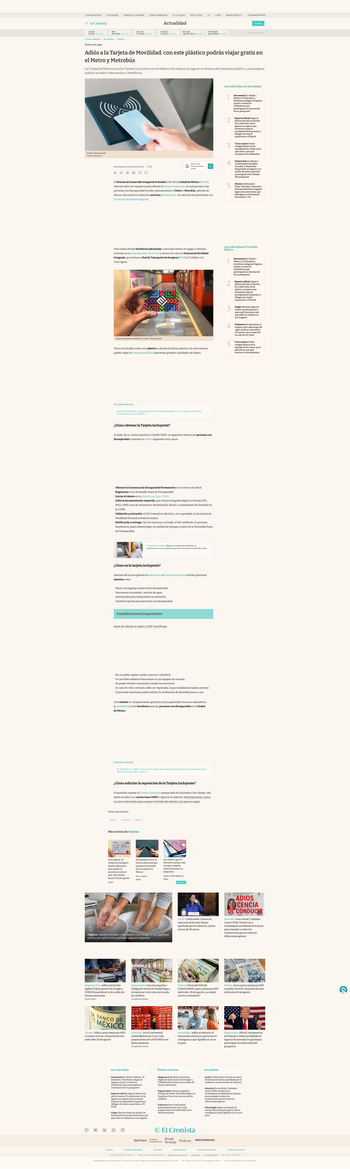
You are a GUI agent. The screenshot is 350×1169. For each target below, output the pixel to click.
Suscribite (158, 1150)
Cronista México (92, 39)
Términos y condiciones (177, 1155)
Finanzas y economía (134, 15)
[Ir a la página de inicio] (98, 23)
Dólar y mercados (158, 15)
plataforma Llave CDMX (155, 496)
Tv (209, 15)
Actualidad (112, 15)
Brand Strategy (234, 15)
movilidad (122, 706)
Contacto (109, 1150)
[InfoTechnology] (205, 1141)
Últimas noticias (93, 15)
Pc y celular (179, 15)
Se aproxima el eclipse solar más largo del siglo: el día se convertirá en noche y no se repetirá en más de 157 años (248, 329)
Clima (218, 15)
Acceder (258, 23)
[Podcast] (185, 1140)
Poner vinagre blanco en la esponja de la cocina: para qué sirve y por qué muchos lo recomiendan (248, 148)
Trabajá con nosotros (236, 1150)
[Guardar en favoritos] (210, 166)
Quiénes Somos (179, 1150)
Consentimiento (211, 1155)
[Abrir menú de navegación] (86, 23)
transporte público (143, 352)
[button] (343, 990)
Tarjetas (121, 39)
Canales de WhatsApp (133, 1150)
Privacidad (195, 1155)
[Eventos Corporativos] (155, 1140)
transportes (170, 195)
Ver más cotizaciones (255, 33)
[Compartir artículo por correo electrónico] (139, 172)
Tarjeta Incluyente (174, 186)
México (138, 820)
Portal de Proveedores (206, 1150)
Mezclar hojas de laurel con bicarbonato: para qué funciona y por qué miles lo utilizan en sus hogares (247, 312)
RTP (182, 257)
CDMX (204, 182)
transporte (155, 575)
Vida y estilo (196, 15)
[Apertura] (140, 1141)
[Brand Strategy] (171, 1140)
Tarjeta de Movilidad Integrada (131, 199)
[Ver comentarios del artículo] (146, 172)
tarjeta (148, 439)
